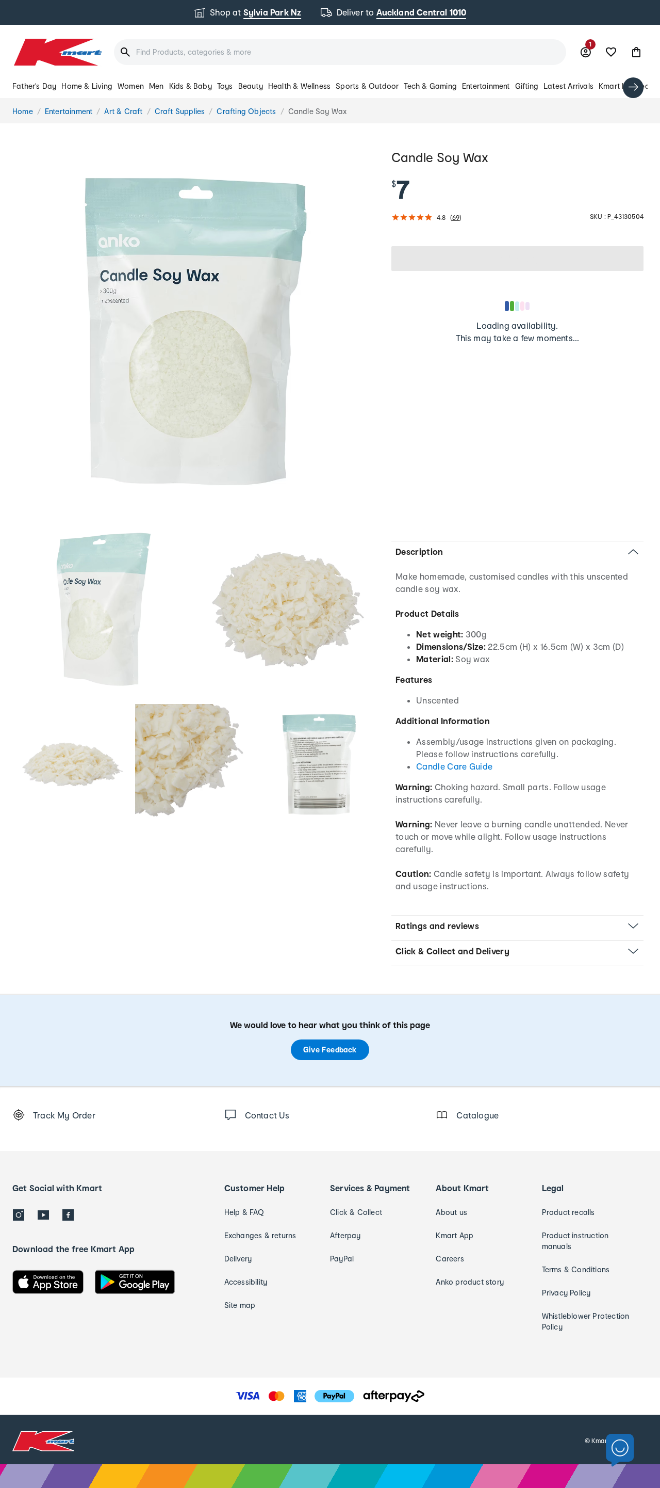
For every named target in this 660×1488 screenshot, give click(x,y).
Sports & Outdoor (367, 86)
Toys (225, 86)
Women (131, 86)
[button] (636, 52)
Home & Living (86, 86)
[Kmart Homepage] (57, 52)
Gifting (526, 86)
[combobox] (340, 52)
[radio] (195, 331)
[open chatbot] (620, 1450)
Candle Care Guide (454, 766)
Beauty (250, 86)
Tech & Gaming (430, 86)
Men (156, 86)
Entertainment (486, 86)
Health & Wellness (299, 86)
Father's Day (34, 86)
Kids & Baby (190, 86)
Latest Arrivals (568, 86)
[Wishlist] (611, 52)
